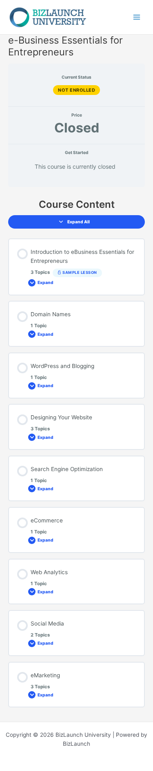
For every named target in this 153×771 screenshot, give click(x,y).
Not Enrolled (76, 90)
